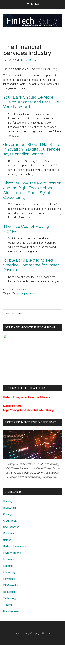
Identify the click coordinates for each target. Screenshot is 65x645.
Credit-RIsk (10, 520)
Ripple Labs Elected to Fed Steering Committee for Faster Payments (31, 265)
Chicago (8, 514)
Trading (7, 604)
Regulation (9, 591)
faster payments (26, 293)
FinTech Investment (14, 546)
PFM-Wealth (10, 585)
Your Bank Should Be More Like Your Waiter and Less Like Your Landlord (31, 102)
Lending (8, 565)
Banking (7, 501)
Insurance (9, 559)
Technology (10, 598)
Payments (21, 289)
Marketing (9, 572)
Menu (35, 4)
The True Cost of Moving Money (26, 229)
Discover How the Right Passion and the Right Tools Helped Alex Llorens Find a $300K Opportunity (32, 190)
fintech (7, 540)
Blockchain (9, 507)
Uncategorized (11, 611)
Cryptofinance (11, 527)
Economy (8, 533)
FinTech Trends (12, 553)
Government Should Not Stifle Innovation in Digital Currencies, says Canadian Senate (32, 149)
